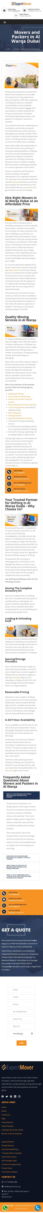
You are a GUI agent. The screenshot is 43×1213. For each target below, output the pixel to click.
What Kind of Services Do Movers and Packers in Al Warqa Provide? (16, 866)
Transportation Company (12, 1153)
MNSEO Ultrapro (21, 1208)
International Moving (10, 1149)
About (4, 1111)
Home (8, 49)
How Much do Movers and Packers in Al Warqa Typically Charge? (18, 857)
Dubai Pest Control (9, 1157)
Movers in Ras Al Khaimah (12, 1133)
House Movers (7, 1122)
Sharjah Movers (8, 1145)
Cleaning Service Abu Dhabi (12, 1130)
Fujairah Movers (8, 1142)
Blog (3, 1118)
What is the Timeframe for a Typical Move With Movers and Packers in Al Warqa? (18, 876)
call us (31, 187)
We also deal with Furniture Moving (22, 405)
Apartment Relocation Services (20, 418)
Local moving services (16, 407)
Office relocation (15, 413)
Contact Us (6, 1115)
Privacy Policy (7, 1168)
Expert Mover (14, 270)
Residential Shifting (16, 394)
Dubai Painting (7, 1126)
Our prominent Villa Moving (19, 396)
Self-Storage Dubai (9, 1160)
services (15, 182)
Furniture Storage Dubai (11, 1164)
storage (16, 677)
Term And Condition (9, 1172)
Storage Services (15, 415)
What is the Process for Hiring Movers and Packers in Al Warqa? (18, 795)
